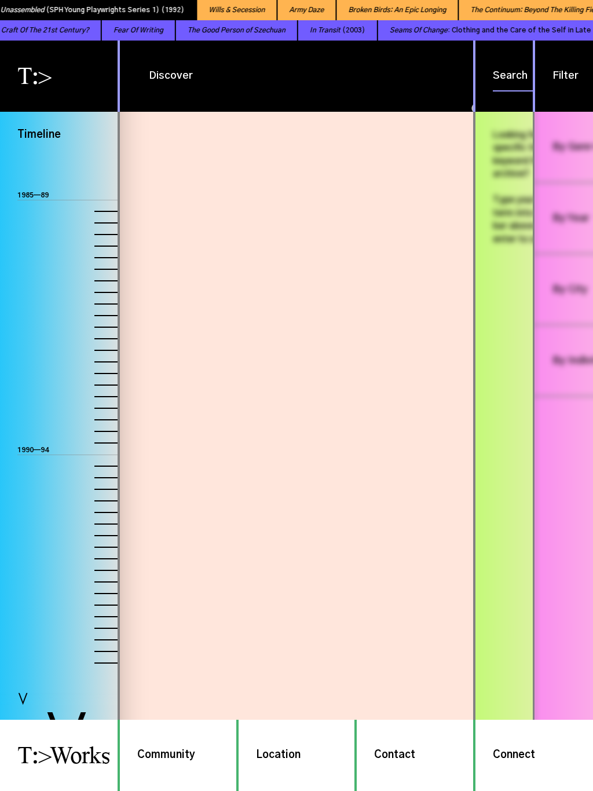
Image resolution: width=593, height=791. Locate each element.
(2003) (325, 30)
